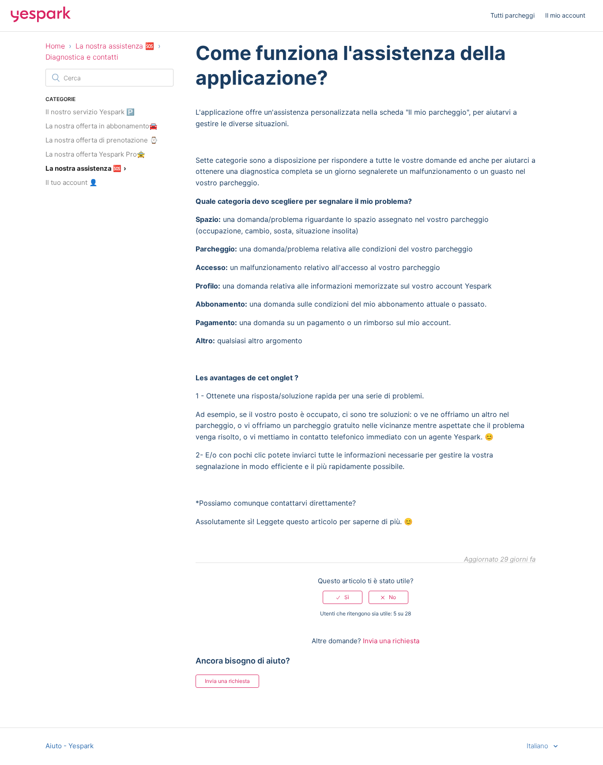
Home (55, 45)
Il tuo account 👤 (71, 182)
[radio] (342, 597)
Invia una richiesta (391, 641)
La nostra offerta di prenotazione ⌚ (101, 140)
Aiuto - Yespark (69, 746)
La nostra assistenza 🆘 (114, 45)
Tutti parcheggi (512, 15)
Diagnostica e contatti (81, 56)
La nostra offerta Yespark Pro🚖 (95, 154)
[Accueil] (40, 20)
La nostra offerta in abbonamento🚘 (101, 126)
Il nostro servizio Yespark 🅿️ (90, 112)
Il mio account (565, 15)
